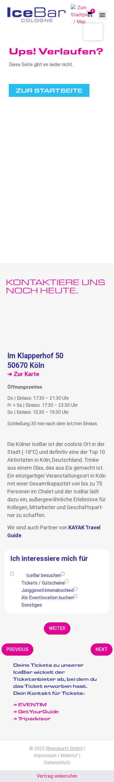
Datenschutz (57, 762)
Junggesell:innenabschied (47, 590)
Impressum (45, 755)
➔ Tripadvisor (32, 718)
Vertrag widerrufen (57, 776)
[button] (102, 15)
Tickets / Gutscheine (43, 583)
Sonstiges (31, 605)
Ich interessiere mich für (49, 559)
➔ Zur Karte (23, 374)
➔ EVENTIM (29, 704)
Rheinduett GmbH (64, 748)
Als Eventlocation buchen (47, 597)
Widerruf (69, 755)
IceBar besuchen (43, 575)
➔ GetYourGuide (36, 711)
